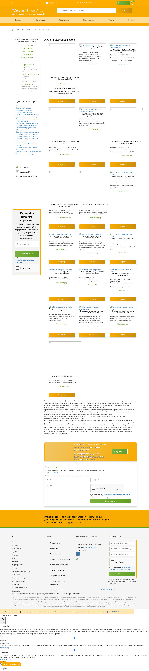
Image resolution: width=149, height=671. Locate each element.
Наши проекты (88, 20)
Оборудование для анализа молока (27, 132)
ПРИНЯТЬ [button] (115, 612)
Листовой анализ (56, 590)
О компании (40, 20)
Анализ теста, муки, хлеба (59, 565)
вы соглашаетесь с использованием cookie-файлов (95, 612)
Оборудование (21, 130)
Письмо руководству (20, 578)
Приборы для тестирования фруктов (28, 117)
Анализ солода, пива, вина (60, 559)
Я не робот (3, 669)
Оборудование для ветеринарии (26, 125)
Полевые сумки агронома (24, 112)
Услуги (111, 20)
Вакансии (16, 575)
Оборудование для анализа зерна (27, 134)
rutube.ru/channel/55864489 (28, 177)
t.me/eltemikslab (25, 172)
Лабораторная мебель (58, 576)
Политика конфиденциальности (106, 589)
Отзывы (15, 568)
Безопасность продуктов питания (27, 128)
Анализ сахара (55, 554)
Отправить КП (119, 452)
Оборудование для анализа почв (26, 136)
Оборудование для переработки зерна (28, 152)
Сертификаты (17, 565)
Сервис (15, 558)
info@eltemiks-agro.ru (55, 3)
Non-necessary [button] (4, 648)
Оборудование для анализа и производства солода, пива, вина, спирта (27, 143)
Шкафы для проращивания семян (27, 123)
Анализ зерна (55, 543)
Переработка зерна (57, 570)
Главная (15, 542)
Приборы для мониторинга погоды (27, 114)
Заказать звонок (123, 3)
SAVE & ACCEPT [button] (6, 659)
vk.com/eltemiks (25, 167)
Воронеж (14, 3)
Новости (15, 584)
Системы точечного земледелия (57, 582)
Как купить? (17, 548)
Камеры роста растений (24, 108)
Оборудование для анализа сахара (27, 138)
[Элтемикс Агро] (27, 10)
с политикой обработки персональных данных (26, 260)
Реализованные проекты (21, 571)
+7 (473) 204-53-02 (51, 472)
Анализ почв (54, 548)
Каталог (18, 20)
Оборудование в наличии (24, 110)
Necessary (3, 640)
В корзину (61, 101)
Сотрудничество (18, 581)
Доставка (15, 552)
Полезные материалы (20, 588)
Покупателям (64, 20)
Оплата (15, 555)
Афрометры (20, 106)
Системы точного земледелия (25, 154)
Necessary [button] (3, 636)
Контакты (131, 20)
